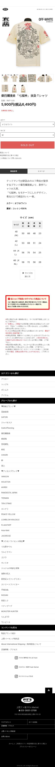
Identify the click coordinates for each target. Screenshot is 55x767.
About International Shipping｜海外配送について (21, 644)
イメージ (41, 171)
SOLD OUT (27, 145)
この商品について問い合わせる (10, 158)
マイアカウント (6, 722)
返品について (4, 152)
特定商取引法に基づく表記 (9, 155)
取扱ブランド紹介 (8, 633)
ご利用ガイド (20, 744)
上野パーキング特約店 (10, 639)
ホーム (11, 744)
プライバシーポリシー (27, 746)
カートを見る (33, 722)
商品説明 (13, 171)
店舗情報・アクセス (9, 649)
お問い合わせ (5, 736)
